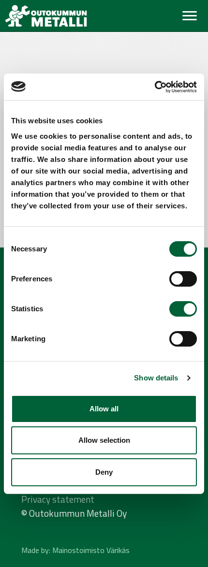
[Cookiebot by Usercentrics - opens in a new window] (154, 87)
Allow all (104, 409)
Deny (104, 472)
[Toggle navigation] (189, 15)
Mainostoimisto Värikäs (91, 550)
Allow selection (104, 440)
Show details (156, 378)
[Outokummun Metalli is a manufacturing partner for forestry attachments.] (46, 15)
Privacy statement (57, 499)
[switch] (183, 279)
